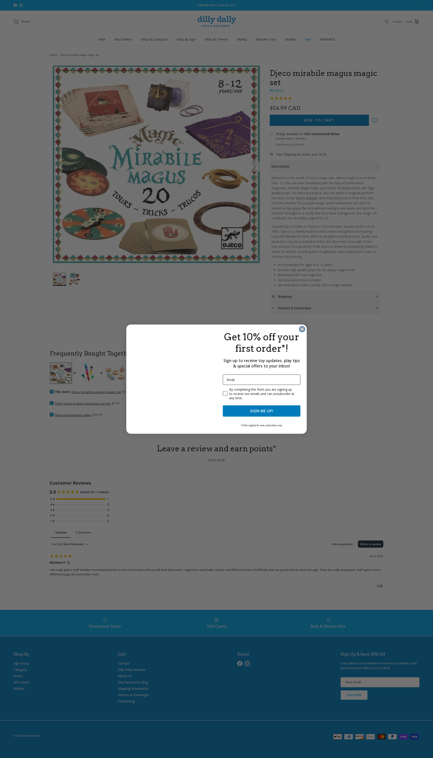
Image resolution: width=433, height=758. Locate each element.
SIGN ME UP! (261, 411)
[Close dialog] (302, 329)
